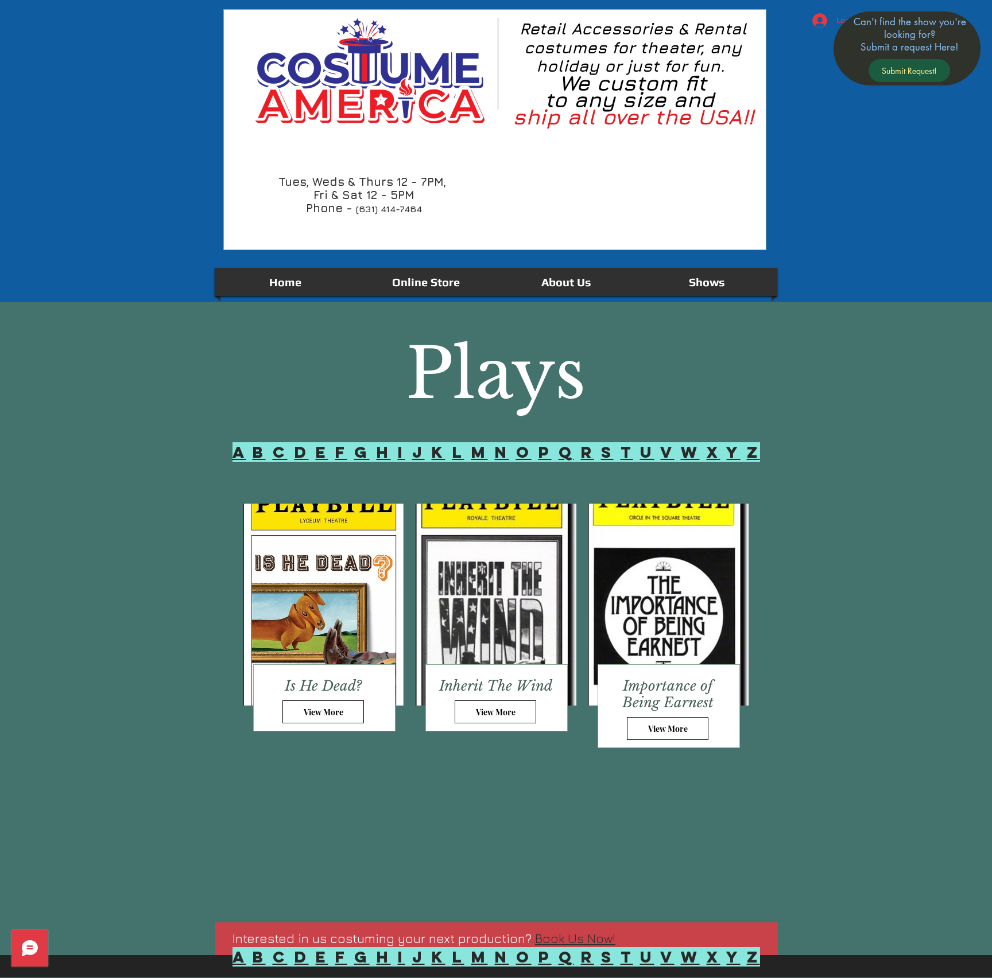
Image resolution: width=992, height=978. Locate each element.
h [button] (384, 452)
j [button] (418, 452)
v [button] (668, 452)
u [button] (647, 452)
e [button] (322, 452)
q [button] (566, 452)
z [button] (753, 452)
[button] (909, 70)
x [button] (713, 452)
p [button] (545, 452)
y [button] (734, 452)
